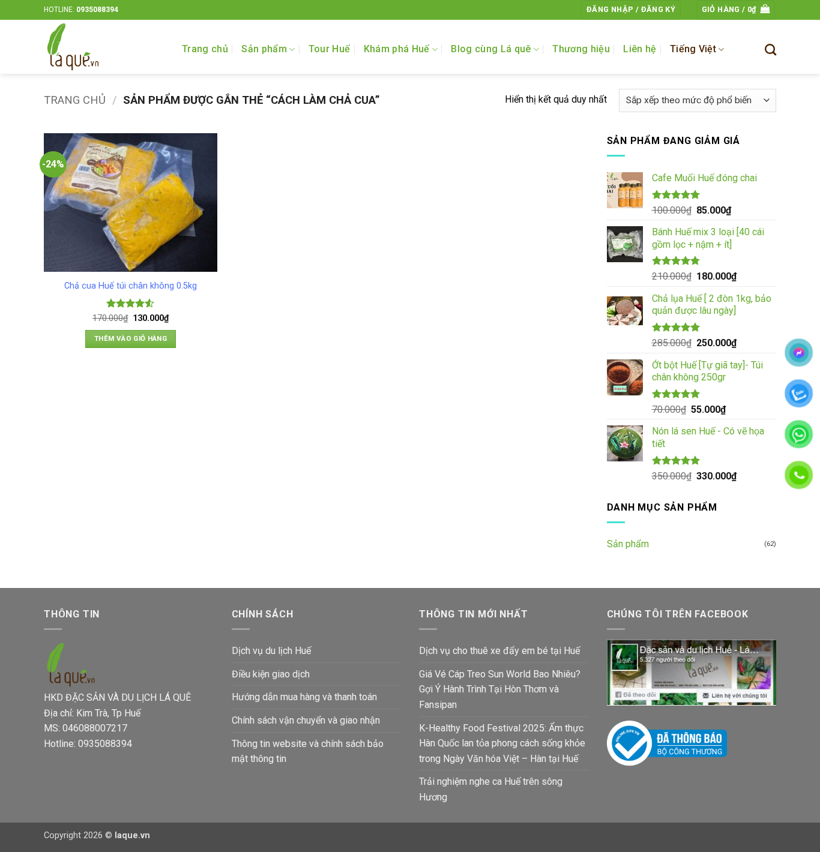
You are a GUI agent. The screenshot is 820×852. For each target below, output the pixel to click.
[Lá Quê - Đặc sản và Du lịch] (104, 47)
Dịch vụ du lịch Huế (271, 650)
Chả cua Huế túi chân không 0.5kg (130, 286)
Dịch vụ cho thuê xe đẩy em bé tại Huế (499, 650)
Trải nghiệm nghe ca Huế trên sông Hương (490, 789)
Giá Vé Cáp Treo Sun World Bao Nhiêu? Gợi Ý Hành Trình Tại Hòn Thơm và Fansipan (499, 689)
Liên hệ (639, 49)
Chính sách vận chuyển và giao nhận (306, 720)
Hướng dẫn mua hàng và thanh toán (304, 697)
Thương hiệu (581, 49)
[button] (631, 10)
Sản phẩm (264, 49)
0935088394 (97, 9)
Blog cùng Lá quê (491, 49)
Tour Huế (330, 49)
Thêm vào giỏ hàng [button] (130, 338)
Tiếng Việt (693, 49)
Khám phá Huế (397, 49)
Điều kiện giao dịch (271, 674)
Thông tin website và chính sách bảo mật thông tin (308, 751)
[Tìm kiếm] (770, 49)
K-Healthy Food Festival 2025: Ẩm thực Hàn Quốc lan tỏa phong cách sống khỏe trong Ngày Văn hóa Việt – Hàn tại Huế (502, 743)
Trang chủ (205, 49)
